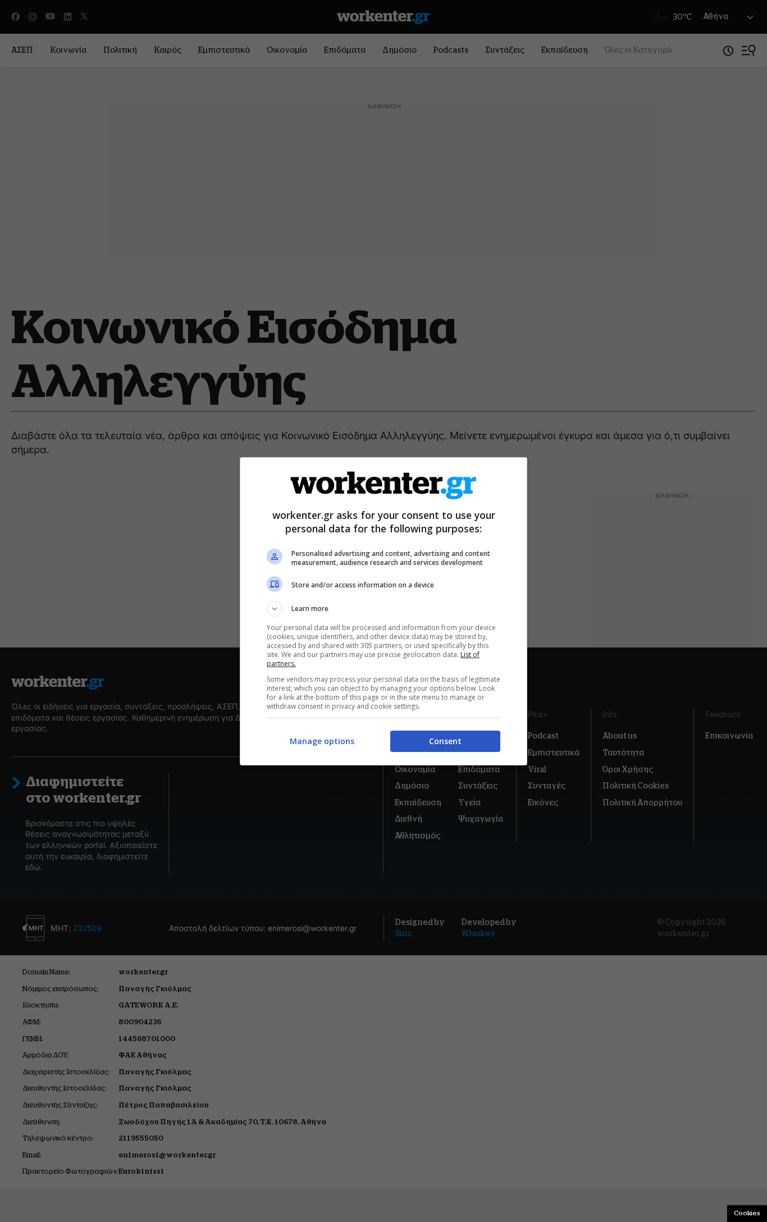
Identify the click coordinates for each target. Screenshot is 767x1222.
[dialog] (383, 611)
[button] (383, 609)
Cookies (747, 1213)
